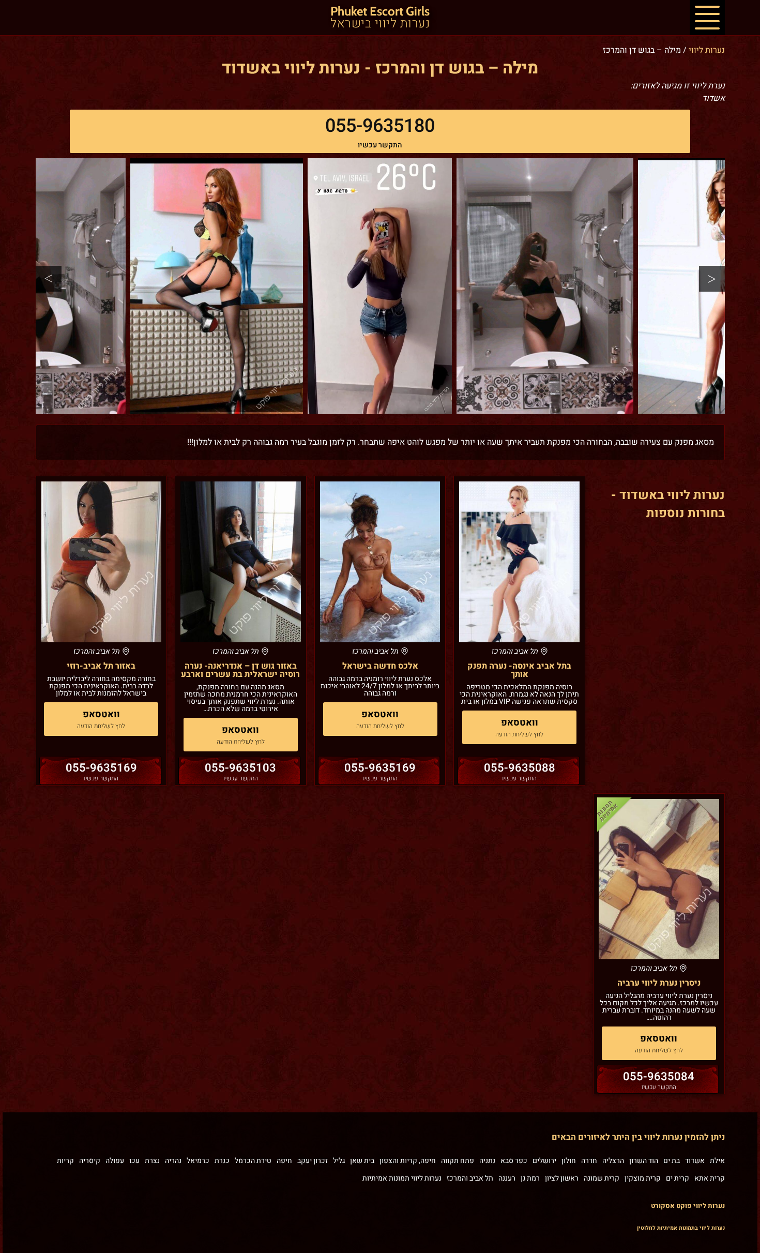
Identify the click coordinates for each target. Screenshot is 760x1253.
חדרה (589, 1160)
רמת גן (530, 1178)
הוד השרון (643, 1160)
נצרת (152, 1160)
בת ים (671, 1160)
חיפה (284, 1160)
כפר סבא (513, 1160)
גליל (339, 1160)
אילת (717, 1160)
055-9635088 (519, 768)
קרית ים (677, 1178)
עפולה (114, 1160)
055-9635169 (380, 768)
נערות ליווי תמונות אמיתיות (402, 1178)
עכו (134, 1160)
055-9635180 (380, 126)
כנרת (222, 1160)
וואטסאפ (519, 723)
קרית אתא (709, 1178)
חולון (568, 1160)
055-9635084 (658, 1076)
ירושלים (544, 1160)
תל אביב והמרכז (470, 1178)
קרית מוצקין (643, 1178)
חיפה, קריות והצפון (407, 1160)
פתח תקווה (457, 1160)
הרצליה (613, 1160)
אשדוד (695, 1160)
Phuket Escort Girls (380, 18)
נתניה (487, 1160)
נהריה (173, 1160)
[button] (707, 17)
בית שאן (362, 1160)
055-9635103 (240, 768)
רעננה (506, 1178)
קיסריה (89, 1160)
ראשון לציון (562, 1178)
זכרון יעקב (312, 1160)
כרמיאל (198, 1160)
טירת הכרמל (253, 1160)
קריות (65, 1160)
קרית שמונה (601, 1178)
